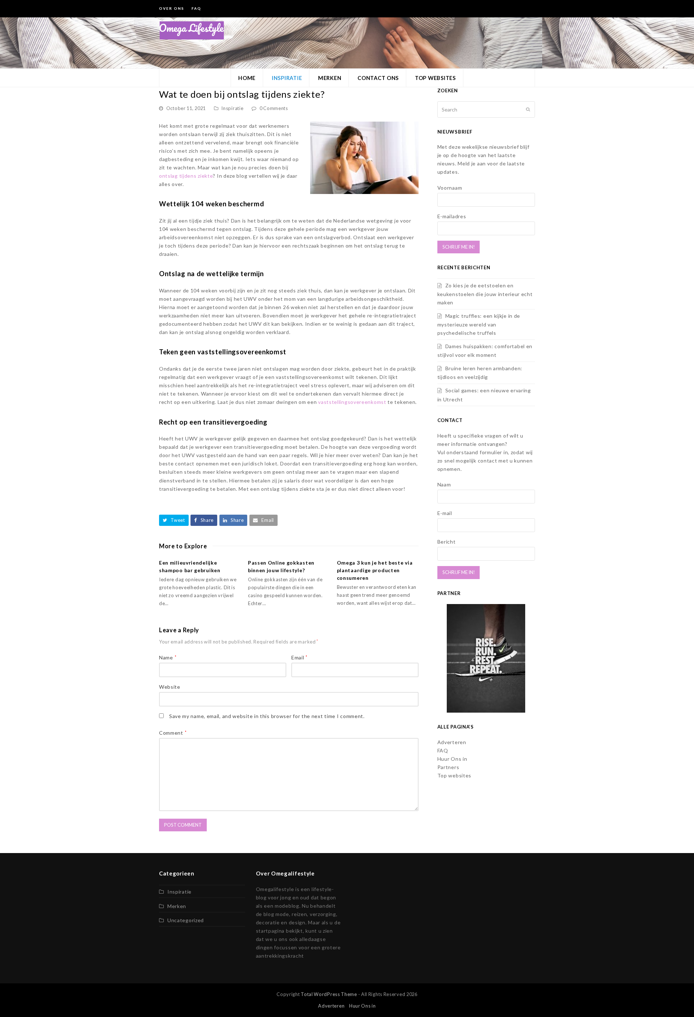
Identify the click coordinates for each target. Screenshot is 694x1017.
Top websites (454, 775)
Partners (448, 767)
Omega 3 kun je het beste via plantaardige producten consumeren (375, 570)
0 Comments (274, 108)
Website (169, 687)
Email (299, 657)
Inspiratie (232, 108)
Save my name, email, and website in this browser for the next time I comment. (267, 716)
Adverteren (451, 742)
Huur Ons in (452, 759)
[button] (174, 520)
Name (167, 657)
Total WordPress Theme (329, 994)
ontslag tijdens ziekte (186, 176)
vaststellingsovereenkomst (352, 402)
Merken (176, 906)
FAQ (442, 750)
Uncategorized (185, 920)
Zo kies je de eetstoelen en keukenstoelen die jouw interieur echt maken (485, 293)
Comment (173, 733)
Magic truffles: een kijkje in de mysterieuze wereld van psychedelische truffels (478, 324)
